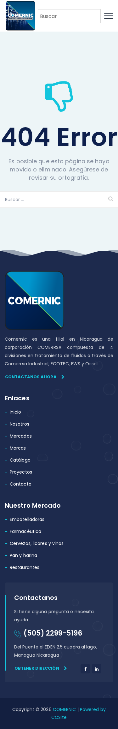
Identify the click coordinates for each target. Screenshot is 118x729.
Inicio (15, 412)
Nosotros (19, 424)
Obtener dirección (36, 668)
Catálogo (20, 460)
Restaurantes (24, 567)
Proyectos (21, 472)
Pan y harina (23, 555)
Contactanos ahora (31, 377)
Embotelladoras (27, 519)
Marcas (18, 448)
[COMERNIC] (20, 16)
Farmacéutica (25, 531)
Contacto (20, 484)
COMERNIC (64, 709)
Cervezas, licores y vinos (37, 543)
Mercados (21, 436)
